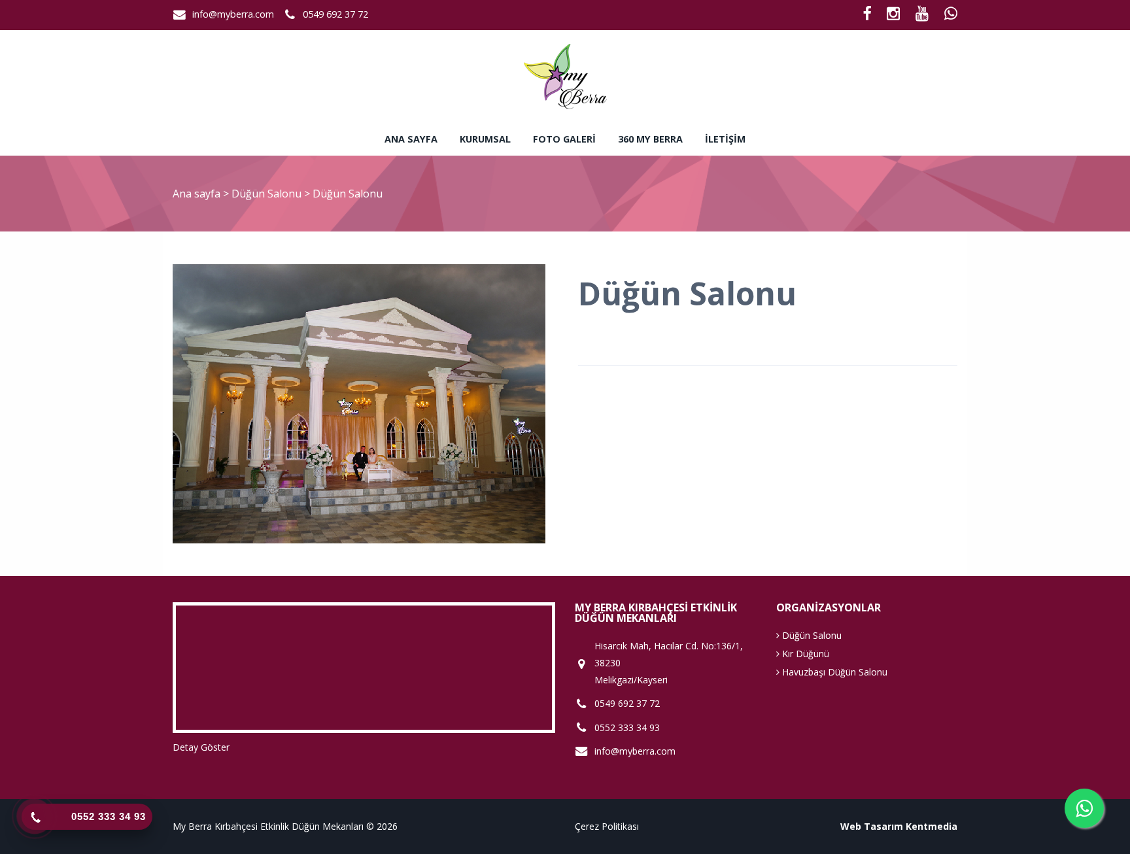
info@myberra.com (233, 14)
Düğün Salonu (267, 193)
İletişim (725, 139)
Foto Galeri (564, 139)
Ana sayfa (411, 139)
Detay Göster (201, 747)
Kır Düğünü (804, 653)
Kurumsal (485, 139)
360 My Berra (650, 139)
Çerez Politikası (607, 826)
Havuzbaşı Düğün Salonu (833, 672)
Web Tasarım (871, 826)
